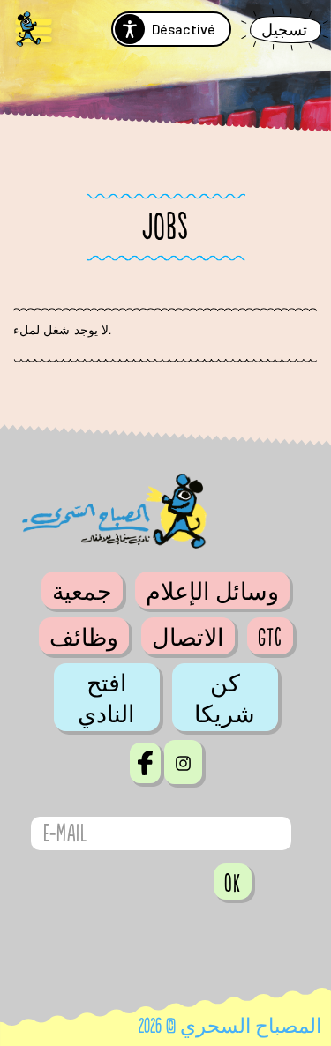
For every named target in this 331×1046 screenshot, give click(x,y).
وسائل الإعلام (212, 592)
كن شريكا (224, 698)
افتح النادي (106, 698)
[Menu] (33, 31)
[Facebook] (145, 763)
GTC (270, 638)
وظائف (83, 638)
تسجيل (284, 30)
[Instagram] (183, 762)
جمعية (82, 592)
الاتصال (188, 638)
